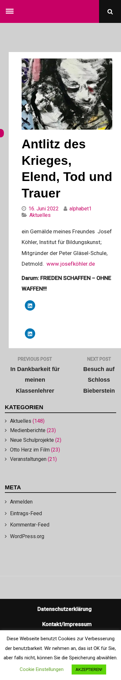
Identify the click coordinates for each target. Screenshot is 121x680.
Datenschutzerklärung (64, 609)
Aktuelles (20, 421)
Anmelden (21, 502)
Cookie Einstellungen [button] (42, 669)
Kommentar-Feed (29, 525)
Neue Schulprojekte (32, 440)
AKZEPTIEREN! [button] (89, 669)
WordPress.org (27, 536)
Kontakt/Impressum (67, 624)
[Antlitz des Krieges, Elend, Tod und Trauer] (67, 127)
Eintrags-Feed (26, 513)
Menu (11, 9)
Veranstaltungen (28, 459)
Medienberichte (27, 430)
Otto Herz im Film (30, 450)
